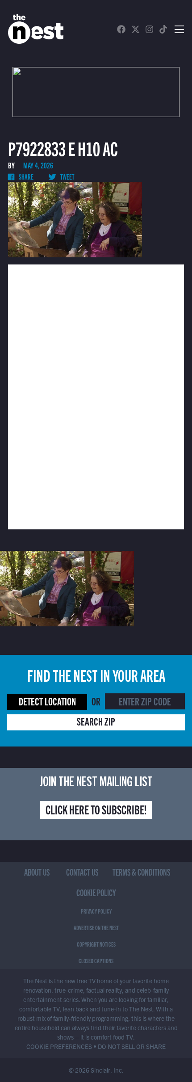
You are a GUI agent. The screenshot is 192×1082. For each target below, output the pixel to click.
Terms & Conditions (141, 871)
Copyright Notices (96, 944)
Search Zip (96, 721)
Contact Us (82, 871)
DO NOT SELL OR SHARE (132, 1046)
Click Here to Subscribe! (96, 809)
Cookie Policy (96, 892)
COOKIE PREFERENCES (59, 1046)
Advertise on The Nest (96, 927)
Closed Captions (96, 960)
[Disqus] (96, 395)
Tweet (66, 176)
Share (25, 176)
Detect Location (47, 701)
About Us (37, 871)
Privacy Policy (96, 911)
